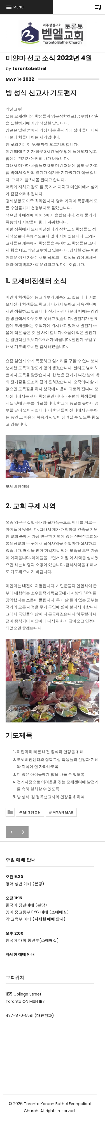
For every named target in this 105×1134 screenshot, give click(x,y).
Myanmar (63, 812)
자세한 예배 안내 (49, 919)
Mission (32, 812)
